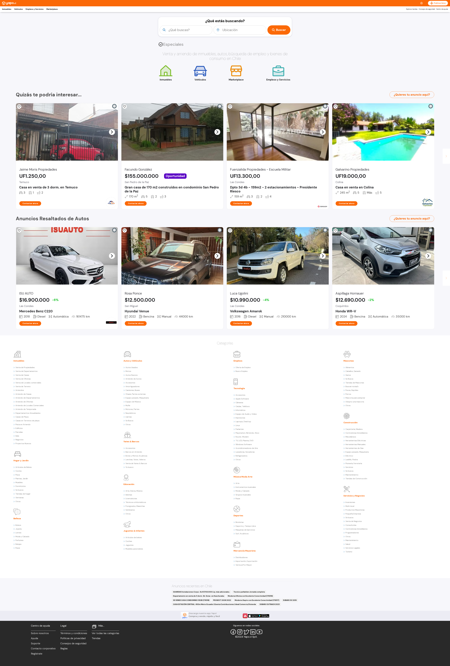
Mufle (128, 405)
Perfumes (19, 540)
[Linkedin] (253, 632)
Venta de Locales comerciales (28, 382)
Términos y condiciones (73, 633)
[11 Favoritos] (125, 106)
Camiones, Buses (133, 390)
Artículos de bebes (134, 537)
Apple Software (242, 399)
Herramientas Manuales (355, 444)
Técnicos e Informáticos (136, 502)
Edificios (19, 428)
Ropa (17, 548)
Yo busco (129, 467)
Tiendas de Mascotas (354, 382)
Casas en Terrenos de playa (27, 420)
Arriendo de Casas (23, 394)
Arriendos (19, 390)
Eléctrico (349, 456)
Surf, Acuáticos (242, 533)
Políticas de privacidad (73, 638)
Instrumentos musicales (246, 487)
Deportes (238, 515)
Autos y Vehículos (133, 360)
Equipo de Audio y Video (246, 414)
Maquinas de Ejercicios (245, 530)
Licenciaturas (131, 498)
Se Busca (129, 420)
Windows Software (244, 444)
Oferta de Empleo (243, 367)
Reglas (64, 648)
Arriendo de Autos (133, 379)
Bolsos (18, 525)
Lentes (18, 532)
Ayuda (34, 638)
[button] (112, 132)
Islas (17, 436)
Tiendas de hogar (22, 494)
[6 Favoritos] (19, 230)
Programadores (352, 532)
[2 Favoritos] (335, 230)
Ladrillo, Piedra (351, 459)
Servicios (349, 467)
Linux (238, 425)
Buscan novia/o (351, 386)
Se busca (19, 490)
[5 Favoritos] (230, 230)
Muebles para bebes (134, 549)
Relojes (18, 544)
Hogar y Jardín (21, 460)
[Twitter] (246, 632)
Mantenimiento (351, 475)
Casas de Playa (21, 417)
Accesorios (130, 382)
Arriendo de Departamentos (27, 398)
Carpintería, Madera (353, 429)
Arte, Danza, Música (134, 491)
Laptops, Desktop (243, 421)
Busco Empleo (242, 371)
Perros (348, 394)
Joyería (18, 529)
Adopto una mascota (354, 401)
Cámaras (239, 402)
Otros (18, 501)
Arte (237, 483)
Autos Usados (132, 367)
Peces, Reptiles (351, 390)
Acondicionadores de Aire (247, 448)
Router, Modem (242, 437)
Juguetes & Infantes (134, 530)
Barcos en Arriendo (134, 452)
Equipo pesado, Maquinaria (137, 398)
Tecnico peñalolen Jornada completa (249, 592)
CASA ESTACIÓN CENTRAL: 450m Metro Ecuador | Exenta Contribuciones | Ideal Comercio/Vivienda (214, 604)
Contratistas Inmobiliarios (356, 433)
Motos (128, 371)
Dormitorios (20, 486)
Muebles (19, 482)
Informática (240, 410)
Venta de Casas (22, 375)
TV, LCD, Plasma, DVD (244, 440)
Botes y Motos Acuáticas (136, 456)
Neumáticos (131, 413)
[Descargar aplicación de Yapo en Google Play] (264, 616)
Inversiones (350, 502)
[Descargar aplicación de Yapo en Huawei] (245, 615)
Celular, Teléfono (243, 406)
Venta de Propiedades (25, 367)
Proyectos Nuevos (23, 443)
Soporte (35, 643)
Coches (129, 541)
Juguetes (129, 545)
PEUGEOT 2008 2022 (222, 600)
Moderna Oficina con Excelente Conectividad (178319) (250, 596)
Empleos (238, 360)
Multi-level (349, 506)
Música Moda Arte (243, 476)
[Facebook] (233, 632)
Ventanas (19, 497)
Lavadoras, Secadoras (245, 452)
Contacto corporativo (43, 648)
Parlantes (240, 429)
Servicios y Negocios (354, 495)
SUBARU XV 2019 (290, 600)
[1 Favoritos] (19, 106)
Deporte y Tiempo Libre (246, 526)
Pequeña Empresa (353, 514)
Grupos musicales (243, 495)
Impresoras (240, 418)
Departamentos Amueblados (27, 413)
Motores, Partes (132, 409)
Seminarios (130, 510)
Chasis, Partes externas (136, 394)
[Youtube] (259, 632)
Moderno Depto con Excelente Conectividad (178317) (257, 600)
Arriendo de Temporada (25, 409)
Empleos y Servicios (34, 9)
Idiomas (129, 495)
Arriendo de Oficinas (24, 401)
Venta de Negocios (353, 521)
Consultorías (350, 525)
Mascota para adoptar (355, 398)
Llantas (129, 417)
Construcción (350, 422)
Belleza (17, 518)
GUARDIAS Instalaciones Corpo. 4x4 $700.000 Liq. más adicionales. (201, 592)
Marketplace (52, 9)
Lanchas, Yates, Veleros (136, 459)
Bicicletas (240, 522)
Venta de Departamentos (26, 371)
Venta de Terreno (23, 386)
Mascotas (348, 360)
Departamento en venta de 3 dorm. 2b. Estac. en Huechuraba (198, 596)
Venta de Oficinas (23, 379)
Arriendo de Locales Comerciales (29, 405)
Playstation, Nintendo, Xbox (247, 433)
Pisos (17, 475)
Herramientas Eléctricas (355, 440)
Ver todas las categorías (105, 633)
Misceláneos (350, 437)
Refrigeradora (241, 456)
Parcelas (19, 432)
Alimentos (349, 367)
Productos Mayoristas (355, 510)
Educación (129, 484)
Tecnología (239, 388)
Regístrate (36, 653)
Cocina (18, 471)
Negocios (19, 439)
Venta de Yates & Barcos (136, 463)
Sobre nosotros (40, 633)
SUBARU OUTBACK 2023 (270, 604)
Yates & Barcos (131, 441)
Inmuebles (6, 9)
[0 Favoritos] (230, 106)
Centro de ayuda (442, 9)
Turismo (348, 551)
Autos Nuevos (132, 375)
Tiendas (96, 638)
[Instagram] (239, 632)
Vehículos (18, 9)
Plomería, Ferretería (353, 463)
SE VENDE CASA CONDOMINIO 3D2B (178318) (191, 600)
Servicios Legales (352, 548)
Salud (347, 544)
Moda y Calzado (22, 536)
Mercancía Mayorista (245, 550)
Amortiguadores (133, 386)
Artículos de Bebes (23, 467)
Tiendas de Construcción (356, 478)
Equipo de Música (133, 401)
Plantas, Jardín (21, 478)
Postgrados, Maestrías (135, 506)
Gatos (348, 375)
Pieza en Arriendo (22, 424)
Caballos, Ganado (353, 371)
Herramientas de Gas (354, 448)
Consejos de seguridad (427, 9)
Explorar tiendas (412, 9)
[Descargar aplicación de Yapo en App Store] (253, 616)
